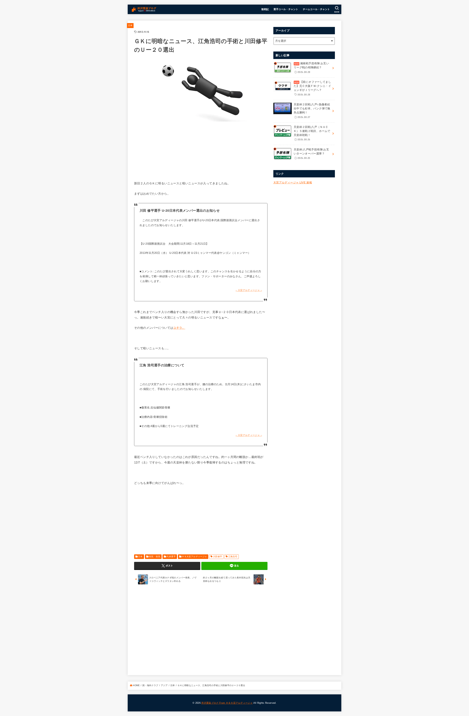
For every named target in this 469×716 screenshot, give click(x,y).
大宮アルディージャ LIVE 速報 (292, 182)
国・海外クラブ (150, 685)
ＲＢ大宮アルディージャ (194, 556)
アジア (164, 685)
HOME (136, 685)
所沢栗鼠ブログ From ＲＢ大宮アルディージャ (227, 703)
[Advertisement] (200, 150)
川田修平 (217, 556)
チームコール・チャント (316, 9)
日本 (130, 25)
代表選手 (171, 556)
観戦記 (265, 9)
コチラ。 (179, 327)
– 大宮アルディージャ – (249, 290)
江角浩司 (232, 556)
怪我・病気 (154, 556)
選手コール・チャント (286, 9)
